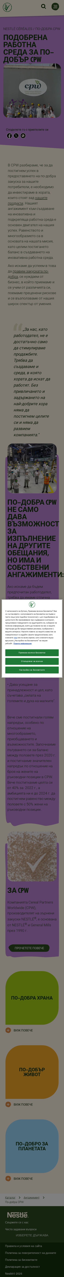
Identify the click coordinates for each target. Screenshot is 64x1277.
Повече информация (22, 643)
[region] (32, 638)
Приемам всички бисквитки (32, 652)
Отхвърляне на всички (32, 661)
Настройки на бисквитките (32, 670)
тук (15, 637)
